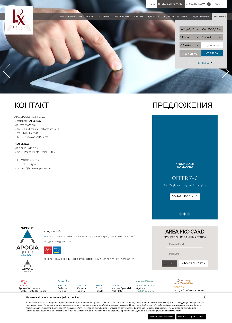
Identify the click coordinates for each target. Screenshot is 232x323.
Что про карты (194, 263)
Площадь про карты (170, 4)
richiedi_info (199, 62)
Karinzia (81, 288)
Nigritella (140, 288)
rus (216, 4)
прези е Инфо (190, 54)
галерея (182, 16)
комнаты (105, 16)
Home (152, 4)
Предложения (200, 16)
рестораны (121, 16)
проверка (219, 16)
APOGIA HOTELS (194, 4)
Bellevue (62, 288)
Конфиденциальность (57, 259)
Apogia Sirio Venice (29, 288)
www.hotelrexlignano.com (29, 164)
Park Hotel (117, 291)
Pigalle (99, 291)
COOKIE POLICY (111, 259)
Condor (100, 288)
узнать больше (185, 196)
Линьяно (139, 16)
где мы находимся (161, 16)
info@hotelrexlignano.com (36, 168)
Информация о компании (86, 259)
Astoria (81, 291)
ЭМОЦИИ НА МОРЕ (71, 16)
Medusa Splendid (121, 288)
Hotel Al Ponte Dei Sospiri (33, 291)
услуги (90, 16)
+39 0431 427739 (28, 160)
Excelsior (62, 291)
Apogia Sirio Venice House (189, 290)
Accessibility (128, 259)
